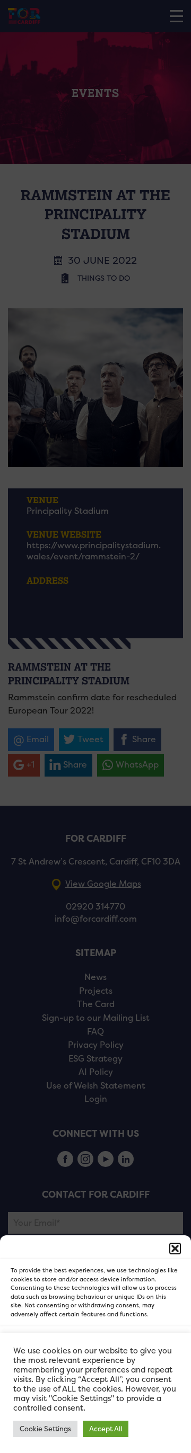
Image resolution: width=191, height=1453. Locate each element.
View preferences (96, 1403)
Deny (96, 1374)
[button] (175, 1248)
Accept (95, 1345)
